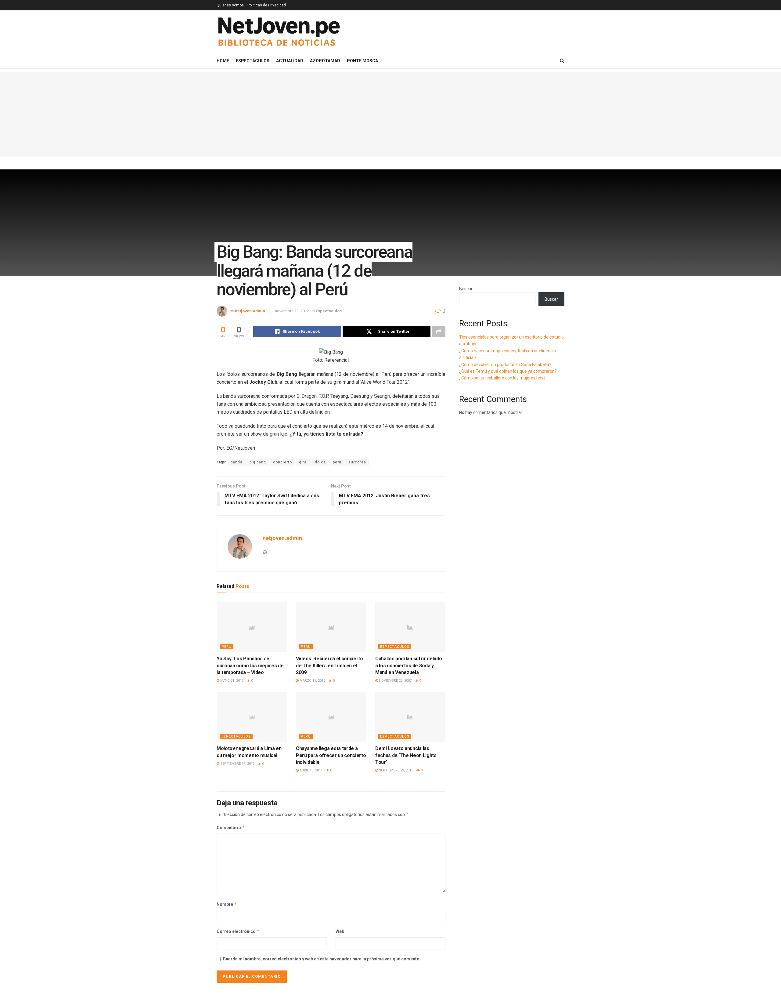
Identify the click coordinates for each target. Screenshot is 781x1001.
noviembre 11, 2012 (292, 311)
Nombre (227, 904)
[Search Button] (562, 60)
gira (303, 462)
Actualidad (289, 60)
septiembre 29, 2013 (395, 770)
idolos (320, 462)
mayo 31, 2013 (231, 681)
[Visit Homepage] (279, 32)
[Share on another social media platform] (438, 331)
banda (237, 462)
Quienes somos (230, 5)
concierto (282, 462)
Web (340, 931)
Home (223, 60)
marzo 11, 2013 (312, 681)
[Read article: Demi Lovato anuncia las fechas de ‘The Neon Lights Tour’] (410, 717)
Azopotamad (325, 60)
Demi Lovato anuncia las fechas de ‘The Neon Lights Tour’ (406, 755)
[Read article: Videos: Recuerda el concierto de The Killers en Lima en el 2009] (331, 627)
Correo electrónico (238, 931)
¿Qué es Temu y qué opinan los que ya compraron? (508, 371)
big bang (258, 462)
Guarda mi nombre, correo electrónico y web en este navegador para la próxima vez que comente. (321, 958)
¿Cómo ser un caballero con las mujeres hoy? (502, 377)
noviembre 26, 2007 (395, 681)
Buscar (466, 288)
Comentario (231, 827)
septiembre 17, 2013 (236, 764)
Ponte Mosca (362, 60)
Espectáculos (252, 60)
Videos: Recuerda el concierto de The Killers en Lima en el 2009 (329, 665)
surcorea (357, 462)
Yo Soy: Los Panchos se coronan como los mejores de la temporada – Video (250, 665)
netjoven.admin (250, 311)
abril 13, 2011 (310, 770)
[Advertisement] (390, 114)
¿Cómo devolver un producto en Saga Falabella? (505, 364)
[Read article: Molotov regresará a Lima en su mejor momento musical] (252, 717)
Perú (226, 647)
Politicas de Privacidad (266, 5)
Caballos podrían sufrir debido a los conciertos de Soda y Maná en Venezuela (408, 665)
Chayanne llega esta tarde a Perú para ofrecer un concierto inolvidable (331, 755)
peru (337, 462)
